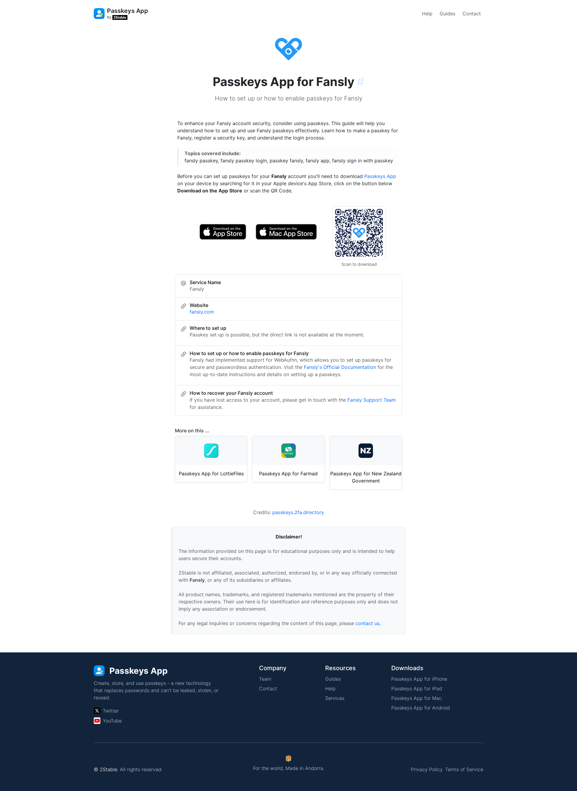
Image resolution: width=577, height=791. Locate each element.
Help (427, 14)
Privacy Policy (427, 769)
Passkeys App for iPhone (419, 679)
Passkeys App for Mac (416, 698)
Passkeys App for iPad (416, 688)
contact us (368, 623)
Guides (447, 14)
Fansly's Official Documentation (340, 367)
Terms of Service (464, 769)
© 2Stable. (106, 769)
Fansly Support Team (371, 400)
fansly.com (202, 312)
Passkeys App (380, 176)
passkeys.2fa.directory (298, 512)
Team (265, 679)
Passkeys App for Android (420, 708)
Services (334, 698)
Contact (472, 14)
